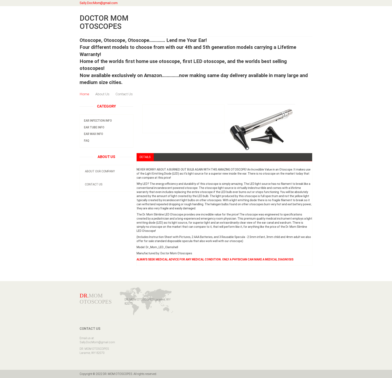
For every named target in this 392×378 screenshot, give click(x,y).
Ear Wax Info (93, 134)
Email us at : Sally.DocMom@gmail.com (96, 340)
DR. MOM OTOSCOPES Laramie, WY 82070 (94, 350)
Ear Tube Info (94, 127)
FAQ (86, 140)
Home (84, 94)
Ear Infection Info (98, 120)
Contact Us (124, 94)
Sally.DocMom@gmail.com (99, 3)
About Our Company (100, 171)
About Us (102, 94)
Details (145, 157)
